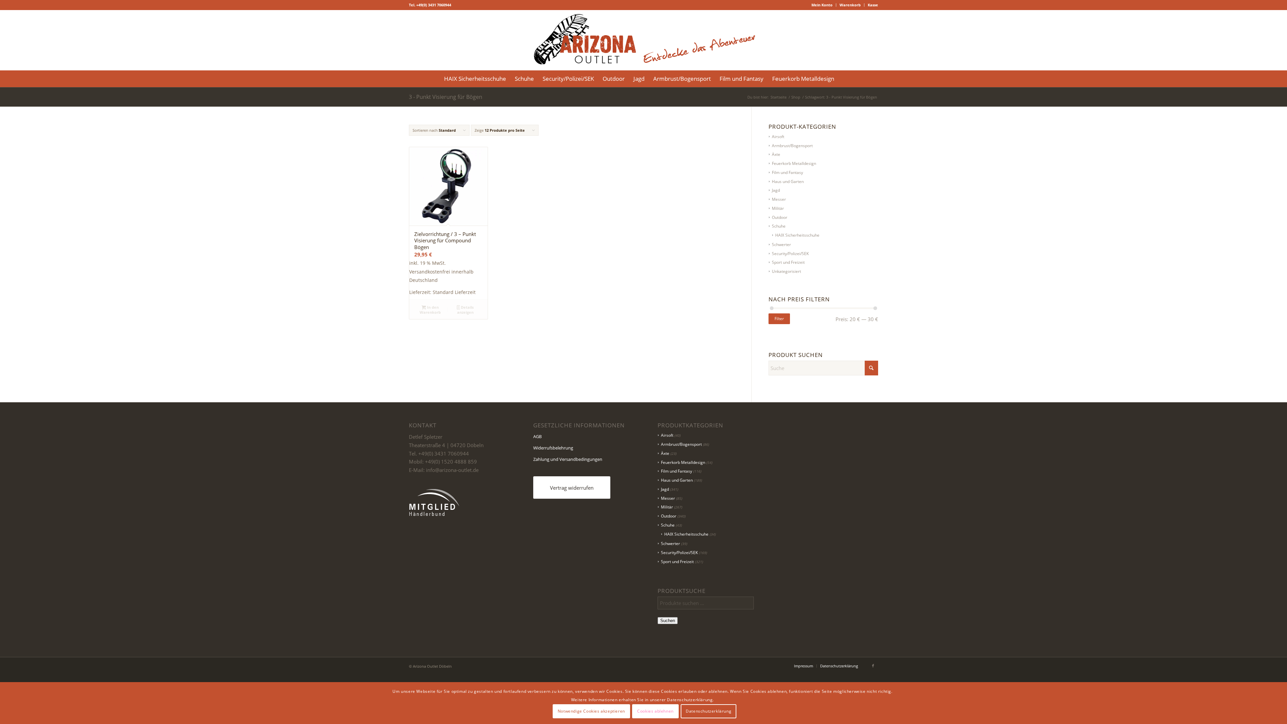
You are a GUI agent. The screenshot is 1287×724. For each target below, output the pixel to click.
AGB (537, 436)
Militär (778, 208)
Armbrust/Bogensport (792, 145)
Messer (779, 199)
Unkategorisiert (786, 271)
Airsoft (778, 136)
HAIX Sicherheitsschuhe (797, 235)
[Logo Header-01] (643, 40)
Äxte (776, 154)
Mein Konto (822, 4)
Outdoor (779, 217)
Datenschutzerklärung (708, 711)
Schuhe (779, 226)
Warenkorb (850, 4)
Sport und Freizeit (788, 262)
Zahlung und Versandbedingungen (567, 459)
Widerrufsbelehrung (553, 448)
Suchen (667, 620)
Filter (779, 318)
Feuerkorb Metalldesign (794, 163)
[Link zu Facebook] (873, 666)
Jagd (776, 190)
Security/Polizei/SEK (790, 253)
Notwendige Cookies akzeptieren (591, 711)
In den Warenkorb (430, 310)
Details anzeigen (465, 310)
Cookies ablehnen (655, 711)
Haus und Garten (788, 181)
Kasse (873, 4)
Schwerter (781, 244)
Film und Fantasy (787, 172)
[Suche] (843, 78)
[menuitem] (822, 5)
